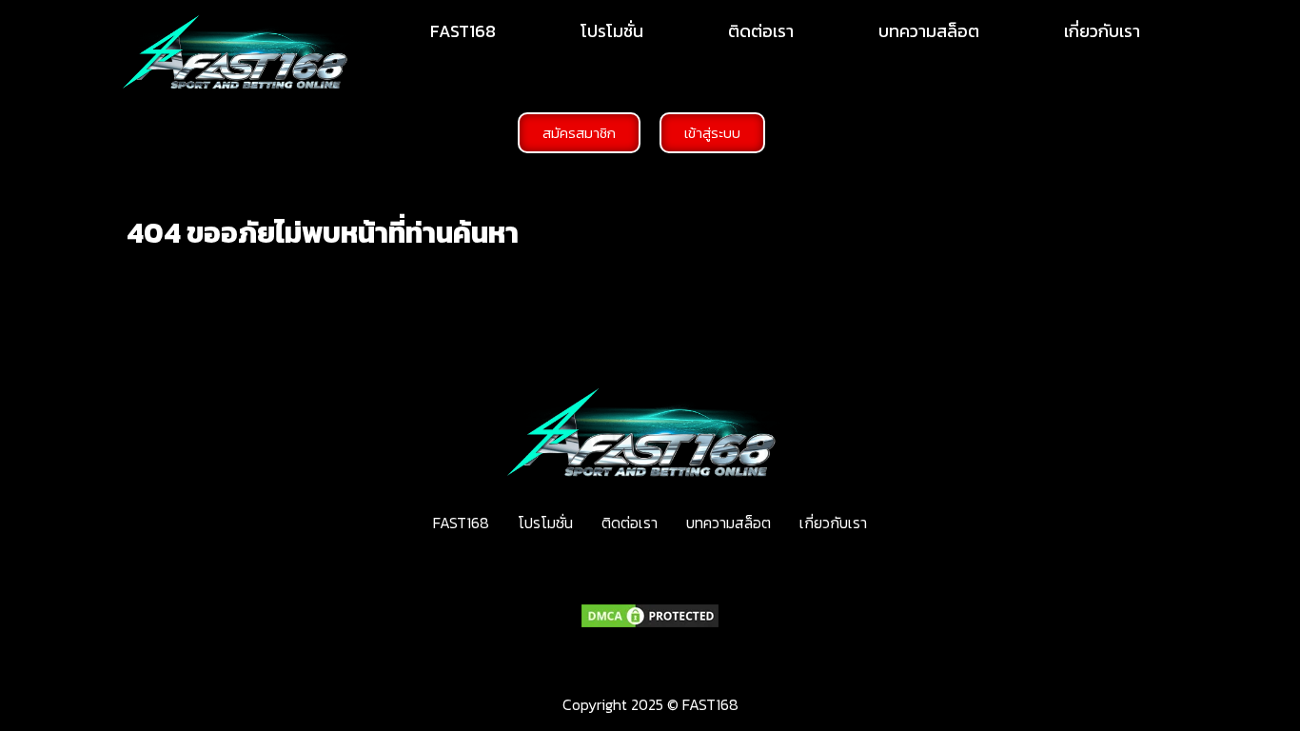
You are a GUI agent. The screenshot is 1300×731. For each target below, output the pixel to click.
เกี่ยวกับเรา (1102, 31)
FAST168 (463, 31)
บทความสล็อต (928, 31)
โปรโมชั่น (612, 31)
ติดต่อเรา (761, 31)
